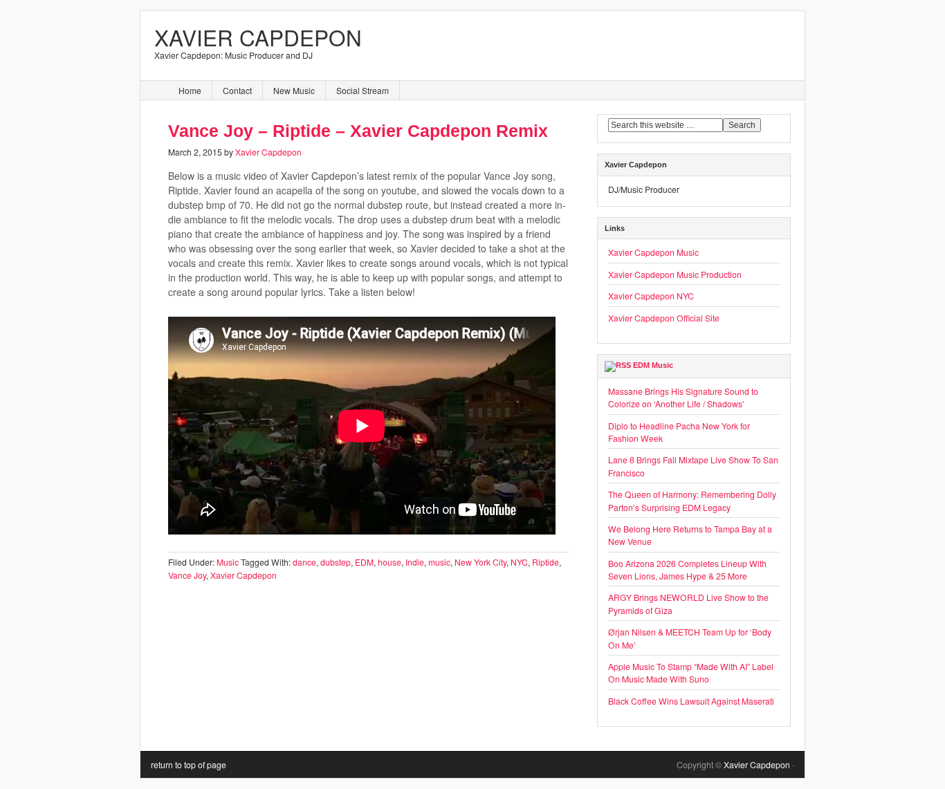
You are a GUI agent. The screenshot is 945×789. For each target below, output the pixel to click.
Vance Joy (187, 575)
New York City (480, 562)
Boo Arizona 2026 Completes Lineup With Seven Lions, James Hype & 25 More (687, 569)
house (389, 562)
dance (304, 562)
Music (228, 562)
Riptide (545, 562)
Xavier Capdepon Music (653, 252)
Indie (414, 562)
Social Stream (362, 90)
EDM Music (653, 365)
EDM (364, 562)
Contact (237, 90)
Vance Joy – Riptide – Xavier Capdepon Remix (358, 131)
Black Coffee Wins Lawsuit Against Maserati (691, 701)
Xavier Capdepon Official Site (663, 318)
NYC (519, 562)
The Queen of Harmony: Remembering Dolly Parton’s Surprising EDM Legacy (692, 500)
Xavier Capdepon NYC (651, 295)
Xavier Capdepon (258, 37)
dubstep (335, 562)
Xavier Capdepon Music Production (675, 274)
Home (189, 90)
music (439, 562)
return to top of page (188, 764)
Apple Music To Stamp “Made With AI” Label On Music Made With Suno (690, 672)
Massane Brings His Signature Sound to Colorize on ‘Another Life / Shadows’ (683, 397)
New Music (294, 90)
